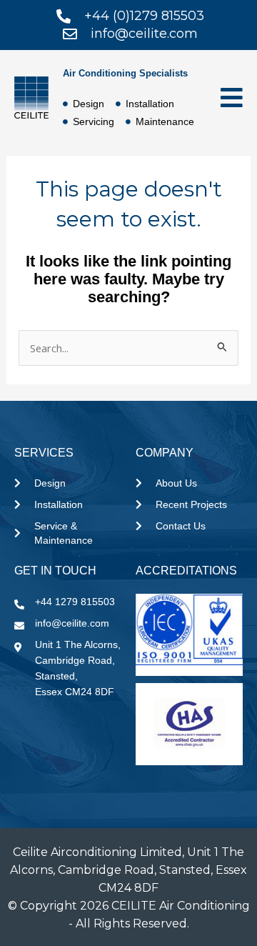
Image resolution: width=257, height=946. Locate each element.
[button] (225, 97)
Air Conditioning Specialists (125, 73)
